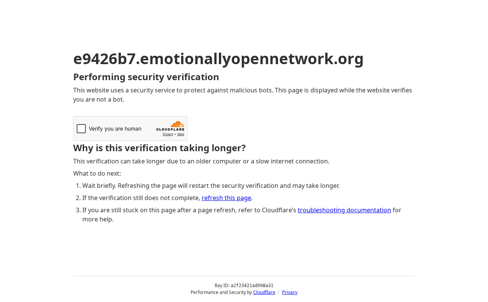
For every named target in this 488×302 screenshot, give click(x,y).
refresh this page (226, 198)
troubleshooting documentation (344, 210)
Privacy (289, 292)
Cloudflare (264, 292)
